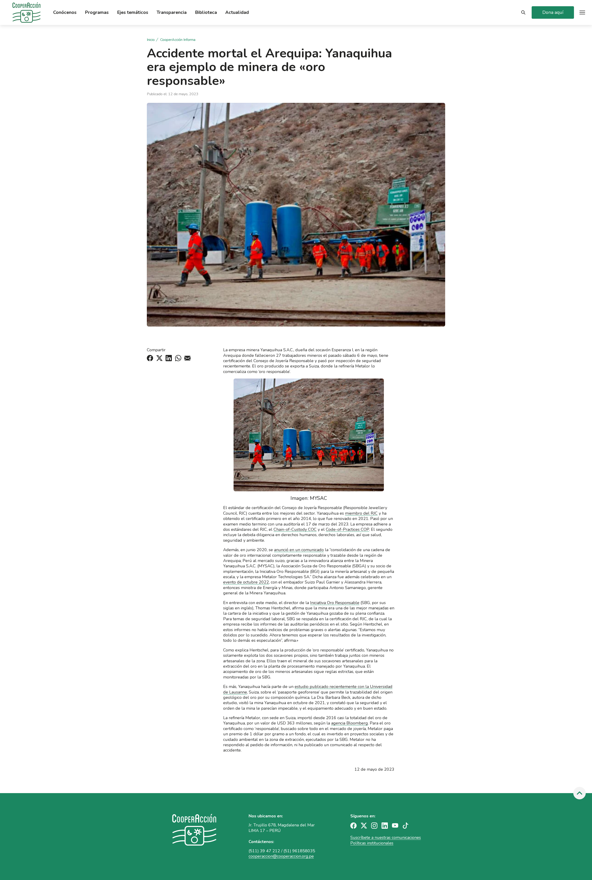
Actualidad (237, 12)
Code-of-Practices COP (347, 529)
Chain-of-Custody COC (295, 529)
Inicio (151, 39)
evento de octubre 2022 (246, 582)
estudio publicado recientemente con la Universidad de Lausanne (307, 689)
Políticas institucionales (371, 843)
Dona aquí (552, 12)
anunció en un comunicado (299, 550)
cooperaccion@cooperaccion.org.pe (281, 856)
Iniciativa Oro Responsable (334, 602)
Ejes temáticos (132, 12)
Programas (97, 12)
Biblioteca (206, 12)
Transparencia (172, 12)
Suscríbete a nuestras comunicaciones (385, 837)
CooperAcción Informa (177, 39)
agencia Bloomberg (349, 723)
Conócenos (65, 12)
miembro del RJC (361, 513)
